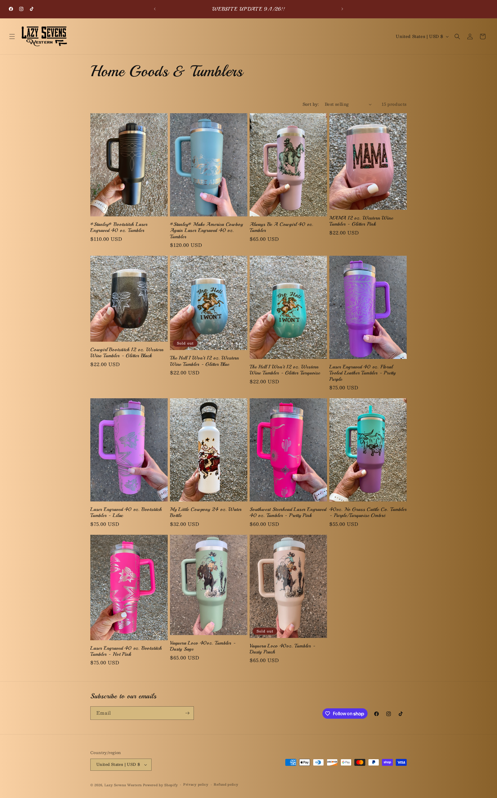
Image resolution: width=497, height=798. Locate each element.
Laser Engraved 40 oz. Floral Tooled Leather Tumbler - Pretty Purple (362, 373)
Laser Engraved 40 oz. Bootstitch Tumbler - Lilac (126, 512)
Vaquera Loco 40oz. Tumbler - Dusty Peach (283, 649)
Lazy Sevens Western (123, 785)
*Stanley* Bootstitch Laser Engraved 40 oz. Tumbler (119, 227)
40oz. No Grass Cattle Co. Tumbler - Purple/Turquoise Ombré (368, 512)
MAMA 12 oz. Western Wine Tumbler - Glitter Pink (361, 221)
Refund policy (226, 784)
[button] (12, 36)
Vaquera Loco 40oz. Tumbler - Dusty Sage (203, 646)
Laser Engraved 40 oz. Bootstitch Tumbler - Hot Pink (126, 651)
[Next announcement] (342, 8)
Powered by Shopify (160, 785)
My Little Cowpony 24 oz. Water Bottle (206, 512)
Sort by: (311, 104)
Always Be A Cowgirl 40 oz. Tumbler (282, 227)
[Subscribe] (187, 713)
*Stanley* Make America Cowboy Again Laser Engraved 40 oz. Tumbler (206, 230)
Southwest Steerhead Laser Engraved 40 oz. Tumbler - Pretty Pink (288, 512)
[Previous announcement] (154, 8)
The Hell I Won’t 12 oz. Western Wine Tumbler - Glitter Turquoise (285, 370)
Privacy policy (196, 784)
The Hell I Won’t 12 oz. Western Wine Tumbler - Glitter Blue (204, 361)
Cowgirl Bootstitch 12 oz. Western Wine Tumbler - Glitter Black (127, 353)
